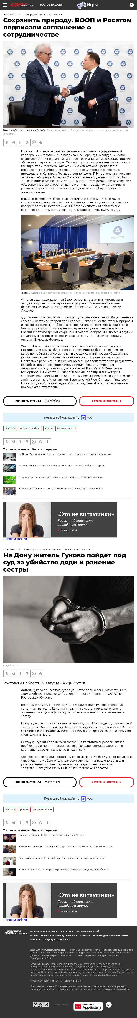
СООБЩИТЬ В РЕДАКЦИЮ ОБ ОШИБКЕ (49, 940)
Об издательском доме (43, 931)
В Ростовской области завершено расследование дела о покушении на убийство (64, 869)
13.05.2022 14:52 (11, 14)
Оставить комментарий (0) (106, 401)
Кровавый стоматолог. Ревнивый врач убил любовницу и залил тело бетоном (62, 858)
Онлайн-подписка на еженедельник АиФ (53, 936)
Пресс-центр (66, 931)
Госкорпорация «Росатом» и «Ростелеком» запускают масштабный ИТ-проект (62, 465)
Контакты (85, 936)
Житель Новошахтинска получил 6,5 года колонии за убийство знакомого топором (65, 846)
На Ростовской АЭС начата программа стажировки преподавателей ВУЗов (61, 488)
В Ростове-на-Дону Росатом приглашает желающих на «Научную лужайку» (61, 477)
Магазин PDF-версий (87, 931)
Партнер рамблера (61, 1005)
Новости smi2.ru (15, 539)
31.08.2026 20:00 (12, 549)
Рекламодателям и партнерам (110, 936)
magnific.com (10, 665)
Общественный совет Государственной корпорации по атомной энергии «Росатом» (76, 292)
